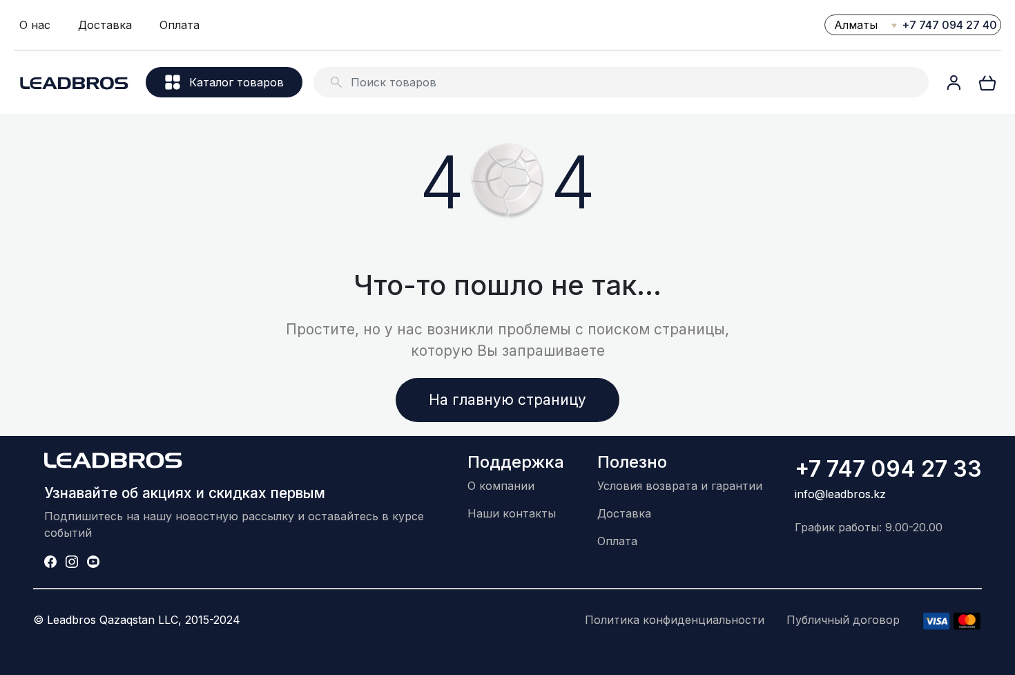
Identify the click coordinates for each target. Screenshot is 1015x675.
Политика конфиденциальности (674, 620)
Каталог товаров (236, 82)
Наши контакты (511, 513)
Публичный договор (843, 620)
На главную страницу (507, 399)
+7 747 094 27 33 (888, 468)
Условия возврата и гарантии (679, 486)
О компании (500, 486)
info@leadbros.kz (840, 494)
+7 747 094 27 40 (949, 25)
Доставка (105, 25)
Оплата (180, 25)
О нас (34, 25)
